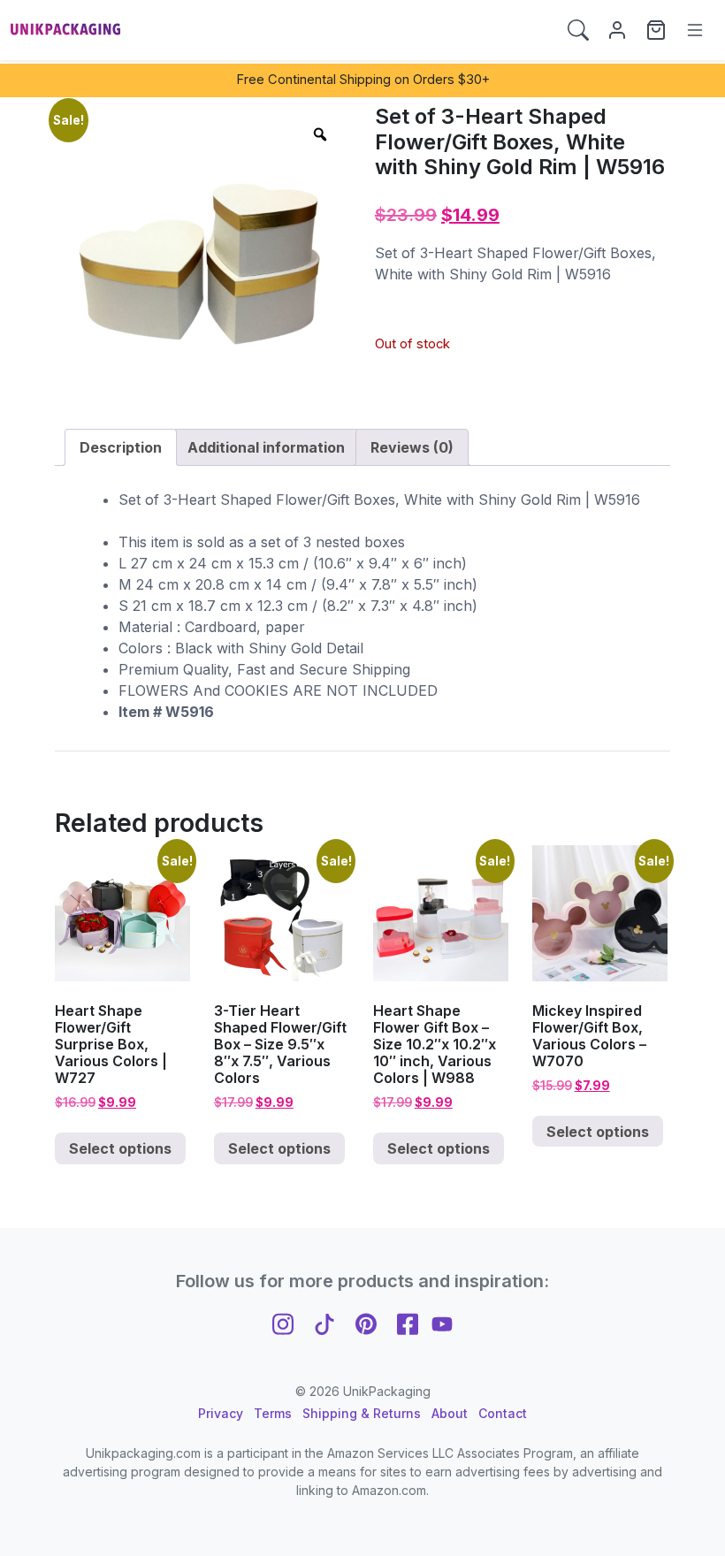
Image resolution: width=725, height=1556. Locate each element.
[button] (578, 30)
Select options (120, 1148)
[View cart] (656, 30)
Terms (273, 1413)
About (449, 1413)
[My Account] (617, 30)
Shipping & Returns (361, 1413)
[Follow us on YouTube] (442, 1322)
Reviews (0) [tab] (412, 447)
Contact (502, 1413)
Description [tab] (121, 447)
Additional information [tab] (266, 447)
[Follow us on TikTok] (324, 1322)
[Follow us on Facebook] (407, 1322)
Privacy (220, 1413)
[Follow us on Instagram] (283, 1322)
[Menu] (695, 30)
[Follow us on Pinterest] (366, 1322)
